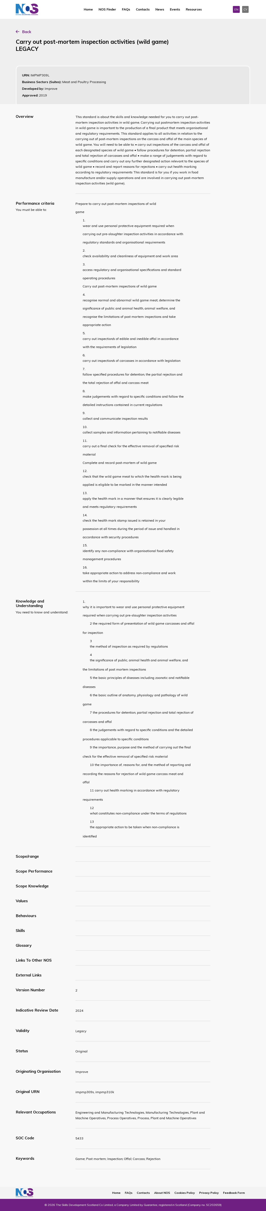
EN (236, 9)
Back (26, 31)
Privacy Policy (209, 1193)
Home (88, 9)
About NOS (162, 1193)
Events (175, 9)
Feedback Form (234, 1193)
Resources (194, 9)
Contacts (143, 9)
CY (245, 9)
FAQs (126, 9)
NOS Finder (107, 9)
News (159, 9)
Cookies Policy (184, 1193)
